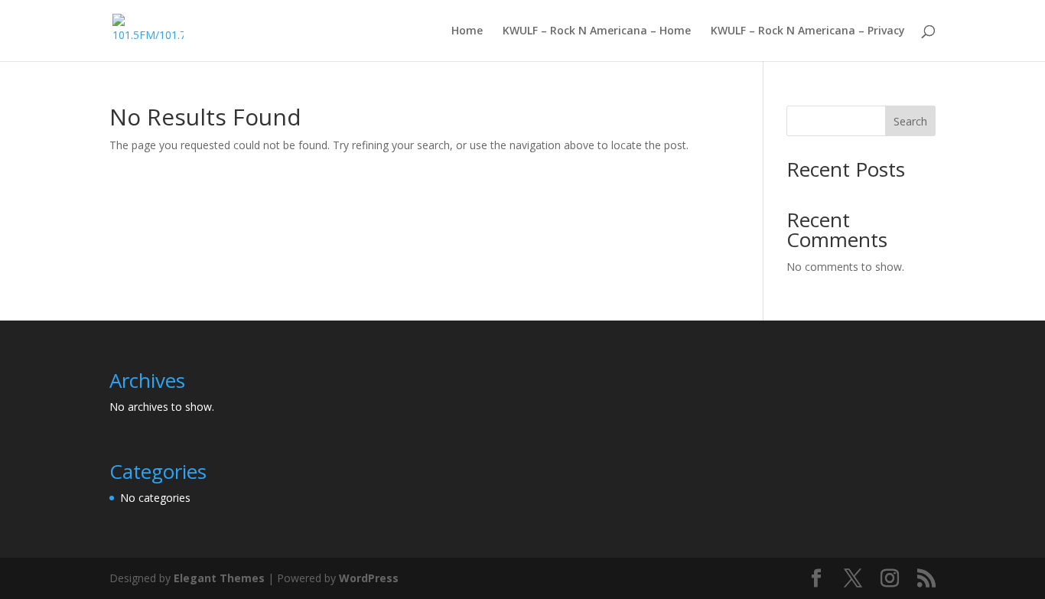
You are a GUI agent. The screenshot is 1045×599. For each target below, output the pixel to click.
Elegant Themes (219, 578)
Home (467, 31)
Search (910, 121)
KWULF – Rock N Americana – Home (597, 31)
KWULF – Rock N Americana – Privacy (808, 31)
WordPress (369, 578)
